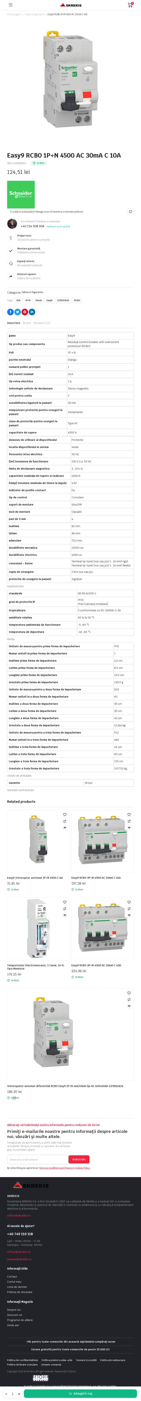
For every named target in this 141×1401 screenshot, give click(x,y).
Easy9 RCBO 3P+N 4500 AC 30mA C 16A (96, 877)
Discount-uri (14, 1315)
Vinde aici (13, 1325)
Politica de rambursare (112, 1360)
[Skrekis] (70, 5)
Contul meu (14, 1281)
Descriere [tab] (13, 323)
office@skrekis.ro (18, 1215)
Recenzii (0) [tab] (42, 323)
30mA (38, 300)
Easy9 (50, 300)
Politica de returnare (19, 1292)
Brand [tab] (27, 323)
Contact (12, 1276)
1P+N (27, 300)
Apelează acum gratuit (58, 226)
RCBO (77, 300)
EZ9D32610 (63, 300)
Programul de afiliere (20, 1320)
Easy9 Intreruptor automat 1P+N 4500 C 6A (35, 877)
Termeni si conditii (86, 1360)
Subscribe (79, 1159)
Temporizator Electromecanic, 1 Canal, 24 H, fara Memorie (35, 967)
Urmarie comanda (51, 1364)
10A (18, 300)
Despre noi (14, 1309)
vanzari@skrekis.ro (19, 1259)
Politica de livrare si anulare (22, 1364)
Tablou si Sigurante (34, 14)
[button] (130, 211)
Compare (64, 821)
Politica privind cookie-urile (57, 1360)
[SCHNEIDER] (21, 194)
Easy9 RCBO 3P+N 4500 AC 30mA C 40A (96, 965)
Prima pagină (14, 14)
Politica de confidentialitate (22, 1360)
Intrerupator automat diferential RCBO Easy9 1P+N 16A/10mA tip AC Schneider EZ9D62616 (65, 1086)
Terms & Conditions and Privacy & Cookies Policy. (64, 1168)
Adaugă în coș (83, 1393)
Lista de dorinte (17, 1287)
